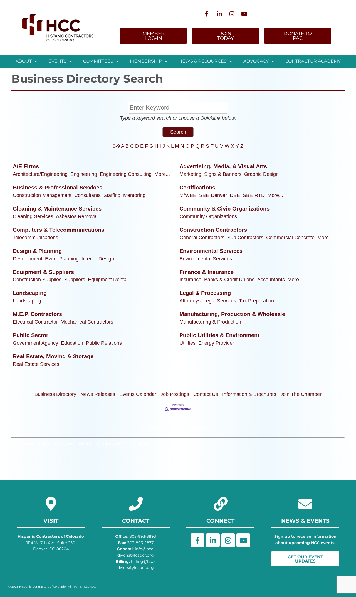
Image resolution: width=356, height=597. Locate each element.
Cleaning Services (33, 216)
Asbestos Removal (77, 216)
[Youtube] (244, 13)
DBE (235, 195)
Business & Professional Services (57, 187)
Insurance (190, 279)
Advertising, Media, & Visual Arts (223, 166)
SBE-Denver (213, 195)
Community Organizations (208, 216)
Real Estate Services (36, 364)
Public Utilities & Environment (219, 335)
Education (72, 343)
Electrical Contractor (35, 322)
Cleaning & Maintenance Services (57, 209)
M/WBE (187, 195)
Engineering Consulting (126, 174)
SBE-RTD (254, 195)
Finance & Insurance (206, 272)
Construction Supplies (37, 279)
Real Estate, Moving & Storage (53, 356)
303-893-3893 (135, 536)
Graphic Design (261, 174)
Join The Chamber (301, 394)
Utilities (187, 343)
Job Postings (174, 394)
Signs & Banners (222, 174)
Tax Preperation (256, 301)
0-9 (116, 146)
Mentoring (134, 195)
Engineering (83, 174)
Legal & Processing (205, 293)
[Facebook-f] (206, 13)
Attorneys (190, 301)
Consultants (87, 195)
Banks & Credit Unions (229, 279)
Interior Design (97, 259)
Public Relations (104, 343)
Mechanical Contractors (87, 322)
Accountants (271, 279)
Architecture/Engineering (40, 174)
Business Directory (55, 394)
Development (27, 259)
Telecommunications (35, 237)
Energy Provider (216, 343)
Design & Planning (37, 251)
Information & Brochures (249, 394)
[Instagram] (232, 13)
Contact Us (205, 394)
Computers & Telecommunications (58, 230)
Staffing (111, 195)
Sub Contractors (245, 237)
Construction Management (42, 195)
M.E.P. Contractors (37, 314)
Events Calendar (137, 394)
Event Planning (62, 259)
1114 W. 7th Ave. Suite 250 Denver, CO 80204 (51, 542)
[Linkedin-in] (219, 13)
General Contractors (201, 237)
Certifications (197, 187)
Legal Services (219, 301)
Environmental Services (211, 251)
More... (162, 174)
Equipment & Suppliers (43, 272)
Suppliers (74, 279)
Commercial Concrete (290, 237)
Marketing (190, 174)
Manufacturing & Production (210, 322)
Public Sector (30, 335)
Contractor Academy (313, 61)
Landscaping (30, 293)
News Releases (97, 394)
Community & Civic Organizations (224, 209)
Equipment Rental (108, 279)
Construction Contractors (213, 230)
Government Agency (35, 343)
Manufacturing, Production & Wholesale (232, 314)
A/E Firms (26, 166)
